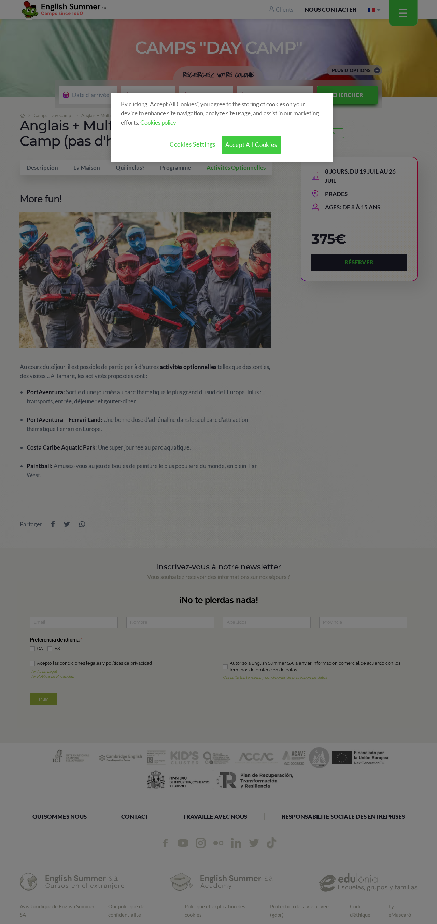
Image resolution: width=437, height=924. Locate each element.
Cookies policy (158, 122)
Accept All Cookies (251, 144)
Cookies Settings (193, 144)
